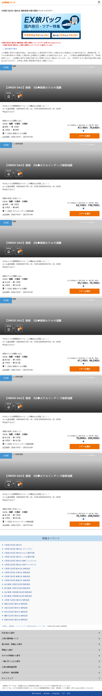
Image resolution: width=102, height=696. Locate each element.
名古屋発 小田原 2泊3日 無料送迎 (17, 584)
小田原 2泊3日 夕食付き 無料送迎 (17, 572)
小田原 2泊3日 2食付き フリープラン (18, 549)
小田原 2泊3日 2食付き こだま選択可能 (19, 557)
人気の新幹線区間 (9, 667)
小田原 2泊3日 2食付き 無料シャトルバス (20, 561)
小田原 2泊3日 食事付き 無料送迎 (17, 576)
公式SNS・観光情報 (10, 672)
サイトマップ (7, 678)
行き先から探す (8, 633)
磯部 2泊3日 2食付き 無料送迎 (15, 616)
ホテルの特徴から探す (11, 655)
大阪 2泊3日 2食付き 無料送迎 (15, 608)
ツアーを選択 (84, 136)
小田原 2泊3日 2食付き (13, 545)
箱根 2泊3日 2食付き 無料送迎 (15, 604)
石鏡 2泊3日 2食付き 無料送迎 (15, 620)
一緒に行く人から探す (11, 661)
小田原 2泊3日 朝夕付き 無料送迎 (17, 569)
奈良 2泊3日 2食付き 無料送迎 (15, 612)
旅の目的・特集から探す (12, 644)
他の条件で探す (11, 49)
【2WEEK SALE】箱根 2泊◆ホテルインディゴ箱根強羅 (38, 165)
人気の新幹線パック (10, 638)
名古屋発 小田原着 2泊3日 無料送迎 (18, 592)
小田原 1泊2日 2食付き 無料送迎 (16, 600)
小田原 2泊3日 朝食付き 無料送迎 (17, 580)
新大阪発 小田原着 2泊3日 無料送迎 (18, 596)
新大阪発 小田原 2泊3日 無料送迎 (17, 588)
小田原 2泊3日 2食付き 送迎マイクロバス (20, 565)
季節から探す (7, 650)
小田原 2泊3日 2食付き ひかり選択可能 (19, 553)
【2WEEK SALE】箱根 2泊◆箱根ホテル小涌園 (33, 87)
